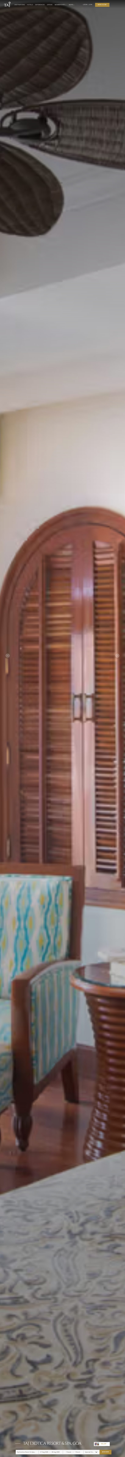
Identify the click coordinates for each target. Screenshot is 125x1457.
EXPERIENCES (40, 4)
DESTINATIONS (19, 4)
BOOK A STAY (102, 4)
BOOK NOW (105, 1452)
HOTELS (30, 4)
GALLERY (103, 1444)
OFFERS (50, 4)
